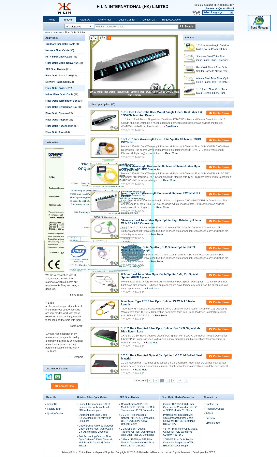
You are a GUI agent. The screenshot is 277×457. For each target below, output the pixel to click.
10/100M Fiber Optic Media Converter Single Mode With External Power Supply (178, 442)
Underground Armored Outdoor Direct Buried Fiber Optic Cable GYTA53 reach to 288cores (96, 428)
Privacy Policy (69, 452)
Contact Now (221, 113)
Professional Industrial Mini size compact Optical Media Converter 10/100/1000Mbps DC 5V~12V (179, 420)
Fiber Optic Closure (56, 113)
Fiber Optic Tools (55, 132)
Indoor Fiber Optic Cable (59, 94)
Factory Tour (104, 19)
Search (189, 26)
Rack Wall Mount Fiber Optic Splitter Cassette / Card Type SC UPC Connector (212, 69)
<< (156, 380)
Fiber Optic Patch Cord (58, 75)
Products (67, 19)
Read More (172, 126)
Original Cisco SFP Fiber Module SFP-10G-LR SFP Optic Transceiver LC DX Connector (138, 407)
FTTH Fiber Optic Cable (58, 56)
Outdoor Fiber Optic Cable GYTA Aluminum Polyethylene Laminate (95, 418)
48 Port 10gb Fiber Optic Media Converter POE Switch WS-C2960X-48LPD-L (180, 431)
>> (179, 380)
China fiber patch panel (92, 452)
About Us (85, 19)
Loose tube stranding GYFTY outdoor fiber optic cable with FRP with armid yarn (95, 407)
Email (230, 8)
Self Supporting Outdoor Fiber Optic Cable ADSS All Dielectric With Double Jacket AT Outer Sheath (96, 441)
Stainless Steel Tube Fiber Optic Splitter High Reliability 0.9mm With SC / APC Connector (212, 58)
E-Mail (209, 413)
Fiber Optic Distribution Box (61, 107)
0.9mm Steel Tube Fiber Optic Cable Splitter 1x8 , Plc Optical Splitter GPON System (213, 80)
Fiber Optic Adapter (56, 119)
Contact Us (149, 19)
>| (186, 380)
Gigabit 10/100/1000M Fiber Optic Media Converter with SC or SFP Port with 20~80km (180, 407)
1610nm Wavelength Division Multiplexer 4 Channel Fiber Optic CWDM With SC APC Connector (212, 47)
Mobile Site (214, 423)
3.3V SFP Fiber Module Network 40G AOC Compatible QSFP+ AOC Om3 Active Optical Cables (138, 420)
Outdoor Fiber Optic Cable (60, 44)
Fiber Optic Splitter (56, 88)
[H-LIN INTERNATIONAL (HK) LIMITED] (232, 12)
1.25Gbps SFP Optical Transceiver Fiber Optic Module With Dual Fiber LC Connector (138, 431)
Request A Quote (215, 8)
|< (150, 380)
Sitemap (210, 418)
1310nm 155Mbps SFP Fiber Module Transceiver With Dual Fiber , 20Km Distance (137, 442)
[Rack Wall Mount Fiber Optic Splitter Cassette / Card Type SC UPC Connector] (189, 69)
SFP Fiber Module (55, 69)
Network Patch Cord (57, 81)
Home (51, 19)
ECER (211, 452)
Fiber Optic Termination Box (61, 100)
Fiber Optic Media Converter (61, 63)
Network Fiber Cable (57, 50)
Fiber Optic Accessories (59, 126)
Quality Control (127, 19)
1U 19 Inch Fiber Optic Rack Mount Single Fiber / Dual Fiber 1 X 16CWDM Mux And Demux (212, 91)
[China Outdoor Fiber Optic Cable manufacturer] (65, 8)
